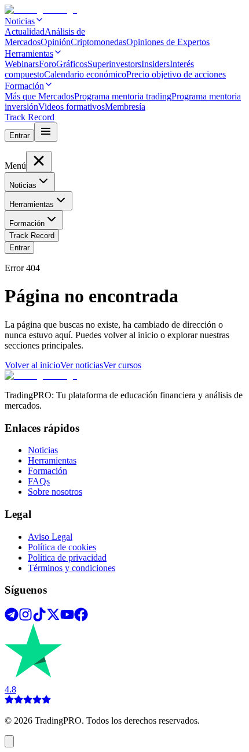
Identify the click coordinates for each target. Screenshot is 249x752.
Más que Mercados (39, 96)
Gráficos (71, 64)
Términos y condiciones (71, 568)
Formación (47, 471)
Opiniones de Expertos (168, 42)
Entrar (19, 135)
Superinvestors (114, 64)
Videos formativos (71, 107)
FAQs (39, 481)
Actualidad (25, 31)
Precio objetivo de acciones (176, 74)
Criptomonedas (98, 42)
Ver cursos (122, 365)
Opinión (56, 42)
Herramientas (52, 460)
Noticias (22, 185)
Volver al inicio (32, 365)
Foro (47, 64)
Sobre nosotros (55, 492)
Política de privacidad (67, 557)
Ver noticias (81, 365)
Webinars (22, 64)
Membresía (125, 107)
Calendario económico (85, 74)
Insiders (155, 64)
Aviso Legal (50, 537)
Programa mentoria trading (122, 96)
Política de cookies (62, 547)
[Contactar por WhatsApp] (9, 741)
